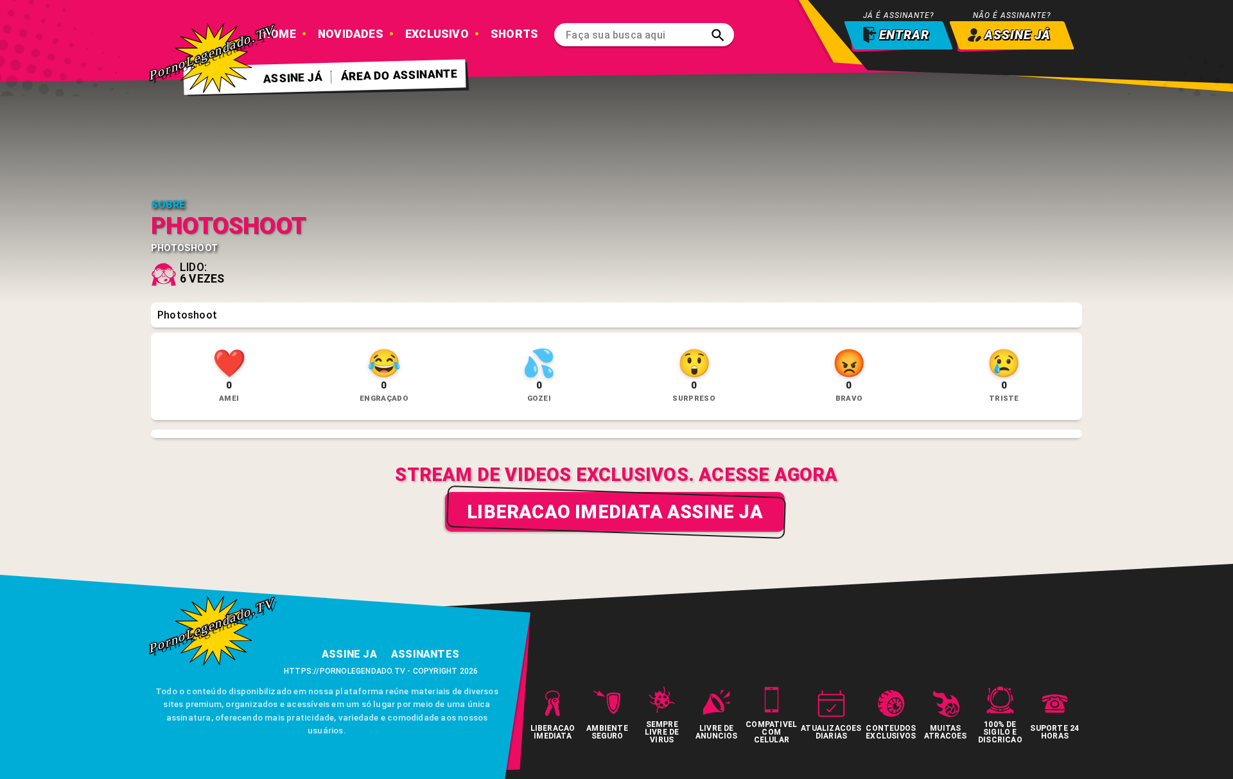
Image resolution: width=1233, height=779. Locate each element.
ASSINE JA (349, 654)
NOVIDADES (350, 34)
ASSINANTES (425, 654)
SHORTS (514, 34)
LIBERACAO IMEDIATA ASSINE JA (615, 512)
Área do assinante (399, 75)
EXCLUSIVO (437, 34)
